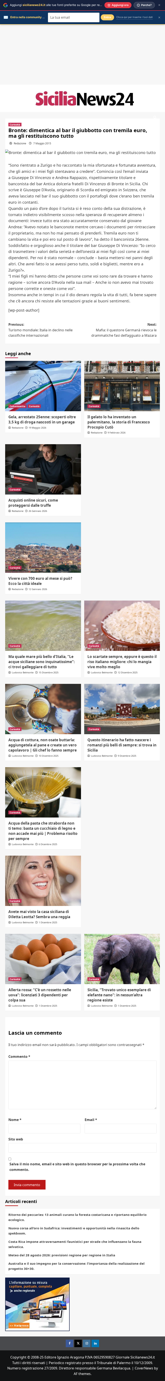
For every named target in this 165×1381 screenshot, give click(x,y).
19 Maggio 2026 (37, 427)
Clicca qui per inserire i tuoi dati (134, 17)
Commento (19, 1056)
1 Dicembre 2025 (48, 922)
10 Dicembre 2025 (48, 755)
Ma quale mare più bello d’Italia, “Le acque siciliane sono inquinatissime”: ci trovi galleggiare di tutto (41, 661)
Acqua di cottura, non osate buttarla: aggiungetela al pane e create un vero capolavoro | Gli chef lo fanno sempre (42, 745)
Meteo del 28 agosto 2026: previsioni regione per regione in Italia (61, 1255)
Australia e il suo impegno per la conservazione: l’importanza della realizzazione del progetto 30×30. (76, 1266)
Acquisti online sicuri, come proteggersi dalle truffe (33, 503)
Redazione (20, 143)
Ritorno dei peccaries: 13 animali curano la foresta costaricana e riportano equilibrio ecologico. (77, 1217)
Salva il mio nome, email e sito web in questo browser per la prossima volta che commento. (77, 1167)
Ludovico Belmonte (23, 672)
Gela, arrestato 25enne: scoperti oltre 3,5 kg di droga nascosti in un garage (42, 419)
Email (91, 1119)
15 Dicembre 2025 (48, 672)
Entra (107, 17)
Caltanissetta (17, 406)
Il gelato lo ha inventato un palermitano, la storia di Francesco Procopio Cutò (118, 422)
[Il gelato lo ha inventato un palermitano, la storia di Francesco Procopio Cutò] (122, 386)
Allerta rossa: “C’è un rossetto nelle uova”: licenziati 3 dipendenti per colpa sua (39, 995)
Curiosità (15, 124)
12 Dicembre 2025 (128, 672)
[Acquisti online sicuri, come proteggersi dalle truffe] (43, 469)
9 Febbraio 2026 (116, 432)
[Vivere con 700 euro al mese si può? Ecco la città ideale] (43, 547)
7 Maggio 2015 (42, 143)
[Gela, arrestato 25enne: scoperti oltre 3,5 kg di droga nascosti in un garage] (43, 386)
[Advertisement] (82, 55)
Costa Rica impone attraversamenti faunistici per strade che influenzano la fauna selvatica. (74, 1244)
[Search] (155, 117)
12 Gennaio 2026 (38, 589)
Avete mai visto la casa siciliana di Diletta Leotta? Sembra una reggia (39, 914)
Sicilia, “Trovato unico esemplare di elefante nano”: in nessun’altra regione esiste (119, 995)
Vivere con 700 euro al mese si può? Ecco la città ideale (40, 581)
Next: (124, 330)
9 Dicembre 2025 (127, 755)
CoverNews (144, 1368)
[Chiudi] (159, 5)
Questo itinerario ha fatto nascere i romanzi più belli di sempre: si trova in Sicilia (121, 745)
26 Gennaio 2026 (38, 511)
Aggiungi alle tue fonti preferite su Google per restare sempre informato (71, 5)
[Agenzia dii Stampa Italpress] (37, 1304)
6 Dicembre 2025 (48, 844)
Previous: (40, 330)
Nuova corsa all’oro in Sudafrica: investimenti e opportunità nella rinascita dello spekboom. (73, 1230)
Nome (14, 1119)
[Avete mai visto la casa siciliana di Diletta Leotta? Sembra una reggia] (43, 881)
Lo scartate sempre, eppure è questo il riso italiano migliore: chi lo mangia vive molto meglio (122, 661)
